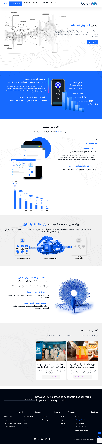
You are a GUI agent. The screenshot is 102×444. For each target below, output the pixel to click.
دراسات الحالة (45, 420)
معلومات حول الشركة (28, 416)
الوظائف (25, 423)
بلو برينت (62, 427)
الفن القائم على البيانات (80, 427)
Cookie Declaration (9, 427)
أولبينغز (62, 416)
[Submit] (7, 399)
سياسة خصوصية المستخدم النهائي (12, 423)
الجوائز (24, 420)
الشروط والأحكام (8, 416)
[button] (53, 2)
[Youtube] (35, 439)
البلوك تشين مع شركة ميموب (82, 430)
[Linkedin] (49, 439)
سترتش (62, 420)
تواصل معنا (25, 427)
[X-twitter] (42, 439)
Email (33, 397)
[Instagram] (46, 439)
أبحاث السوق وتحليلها (80, 420)
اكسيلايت (62, 423)
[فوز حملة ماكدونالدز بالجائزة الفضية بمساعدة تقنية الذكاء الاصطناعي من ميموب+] (82, 351)
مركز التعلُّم (44, 416)
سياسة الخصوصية (8, 420)
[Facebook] (38, 439)
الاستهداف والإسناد (79, 423)
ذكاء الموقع (77, 416)
